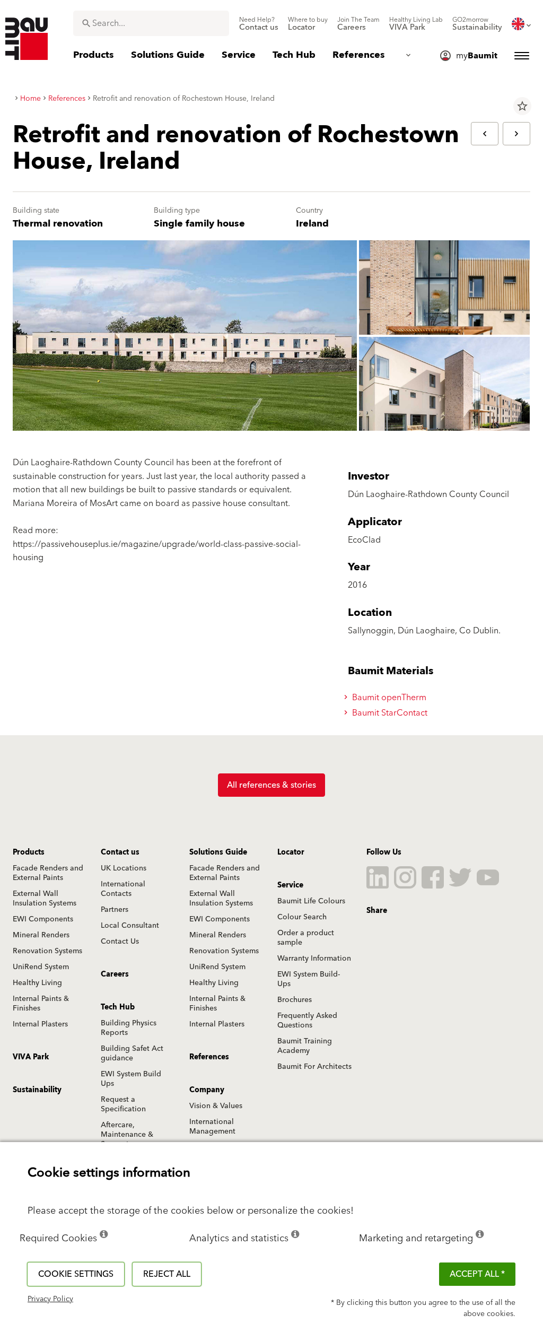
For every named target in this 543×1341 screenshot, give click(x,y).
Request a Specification (123, 1104)
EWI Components (43, 919)
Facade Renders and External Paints (48, 873)
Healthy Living (37, 983)
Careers (115, 974)
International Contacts (123, 889)
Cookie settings (75, 1274)
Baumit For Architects (314, 1066)
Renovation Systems (47, 951)
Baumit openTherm (388, 697)
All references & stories (271, 785)
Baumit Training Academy (304, 1046)
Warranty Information (314, 958)
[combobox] (151, 23)
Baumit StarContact (388, 713)
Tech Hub (118, 1007)
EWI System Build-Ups (308, 979)
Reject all (166, 1274)
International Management (212, 1127)
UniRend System (41, 967)
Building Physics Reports (128, 1028)
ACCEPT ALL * (477, 1274)
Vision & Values (215, 1106)
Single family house (199, 223)
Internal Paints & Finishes (41, 1003)
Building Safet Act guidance (132, 1053)
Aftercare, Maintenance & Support (127, 1135)
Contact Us (120, 941)
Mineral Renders (41, 935)
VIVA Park (31, 1057)
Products (29, 852)
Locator (290, 852)
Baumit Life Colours (311, 901)
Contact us (120, 852)
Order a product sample (305, 938)
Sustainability (37, 1090)
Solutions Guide (218, 852)
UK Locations (123, 868)
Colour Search (302, 917)
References (209, 1057)
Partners (114, 909)
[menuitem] (258, 24)
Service (290, 885)
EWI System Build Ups (131, 1079)
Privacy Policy (50, 1299)
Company (206, 1090)
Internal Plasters (40, 1024)
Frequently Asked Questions (307, 1020)
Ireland (312, 223)
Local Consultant (130, 925)
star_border (522, 106)
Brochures (294, 1000)
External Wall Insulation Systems (44, 898)
